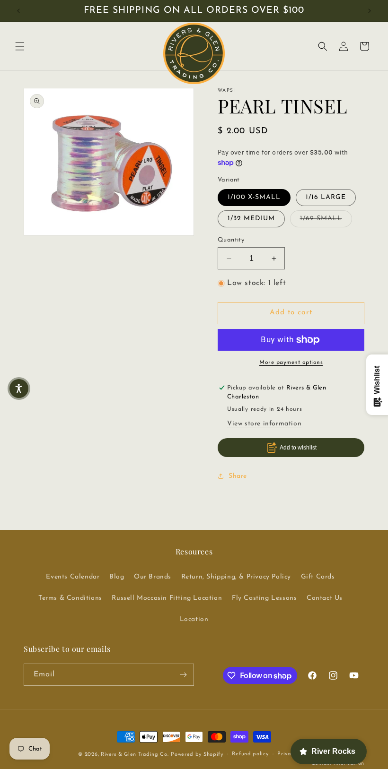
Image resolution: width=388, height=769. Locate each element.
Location (194, 619)
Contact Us (325, 598)
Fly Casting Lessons (264, 598)
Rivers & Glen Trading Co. (135, 754)
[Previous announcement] (18, 10)
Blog (116, 576)
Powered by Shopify (197, 754)
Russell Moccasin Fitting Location (167, 598)
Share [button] (238, 476)
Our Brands (152, 576)
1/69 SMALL (326, 218)
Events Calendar (72, 576)
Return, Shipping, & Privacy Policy (236, 576)
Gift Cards (318, 576)
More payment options (291, 362)
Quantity (231, 240)
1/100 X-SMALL (254, 197)
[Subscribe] (183, 675)
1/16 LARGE (326, 197)
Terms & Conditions (70, 598)
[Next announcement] (369, 10)
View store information (264, 423)
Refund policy (250, 754)
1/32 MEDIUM (251, 218)
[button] (19, 46)
